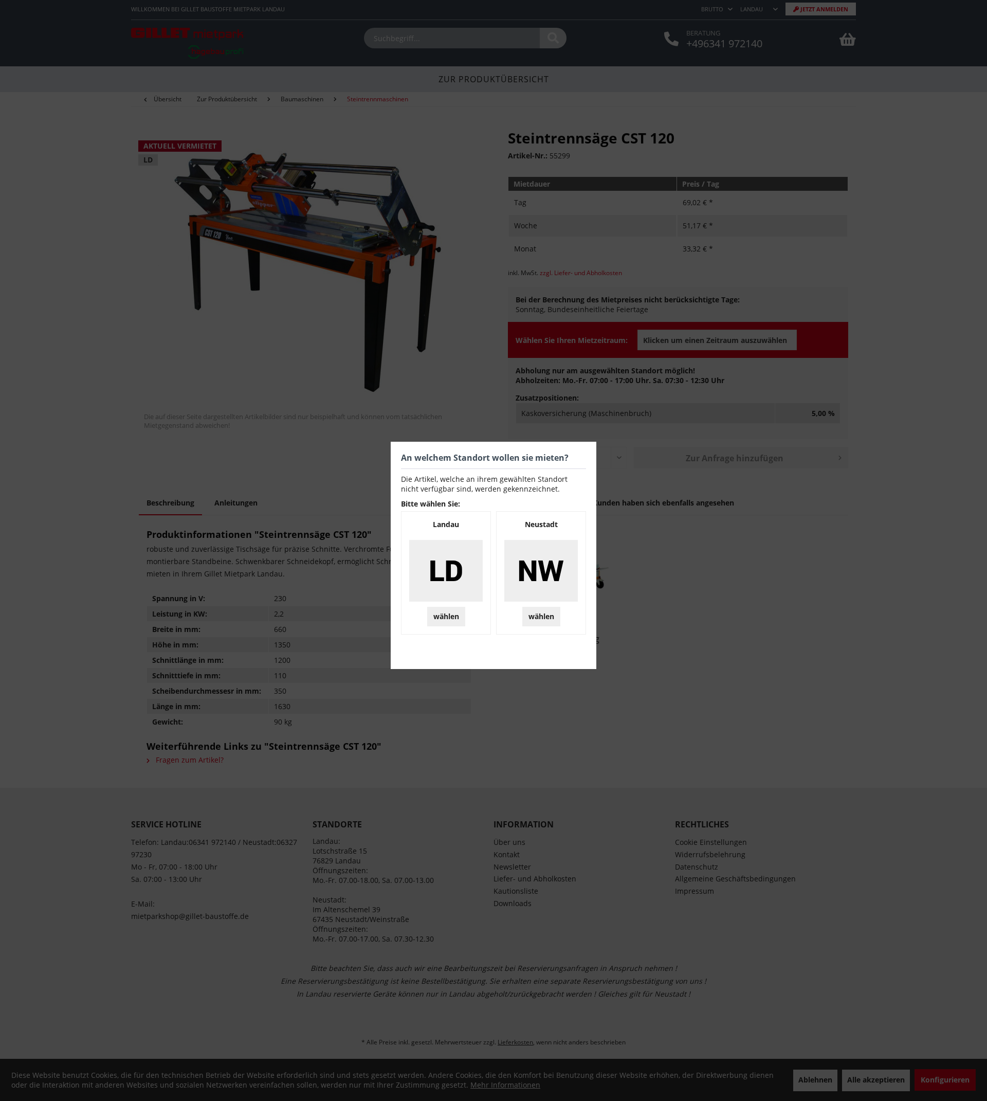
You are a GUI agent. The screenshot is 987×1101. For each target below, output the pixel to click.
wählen (446, 616)
